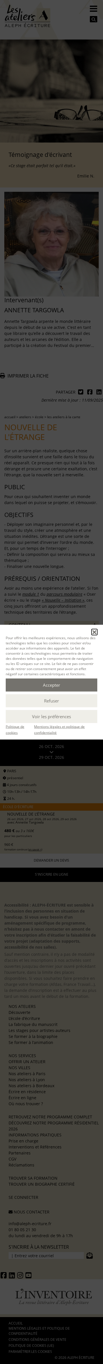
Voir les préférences (51, 716)
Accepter (51, 685)
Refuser (51, 701)
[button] (94, 632)
